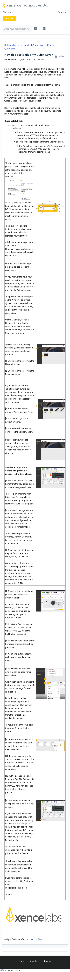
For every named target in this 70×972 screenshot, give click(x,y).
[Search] (29, 29)
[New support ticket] (36, 28)
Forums (47, 961)
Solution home (12, 45)
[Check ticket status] (44, 28)
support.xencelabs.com (16, 888)
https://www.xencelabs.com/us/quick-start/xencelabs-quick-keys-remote (19, 252)
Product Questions (33, 45)
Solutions (34, 961)
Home (21, 961)
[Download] (29, 499)
